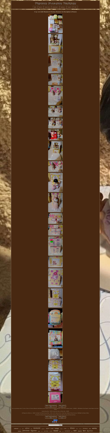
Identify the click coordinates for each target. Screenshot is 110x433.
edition (27, 428)
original (61, 428)
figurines (90, 431)
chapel (39, 431)
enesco (80, 428)
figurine (34, 431)
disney (72, 428)
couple (50, 431)
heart (68, 428)
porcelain (46, 431)
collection (16, 428)
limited (56, 431)
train (90, 428)
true (31, 428)
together (43, 428)
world (63, 431)
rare (75, 431)
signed (47, 428)
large (60, 431)
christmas (85, 428)
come (65, 428)
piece (42, 431)
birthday (19, 431)
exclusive (67, 431)
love (84, 431)
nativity (94, 428)
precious (26, 430)
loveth (52, 428)
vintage (57, 428)
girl (71, 431)
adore (77, 428)
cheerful (80, 431)
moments (36, 428)
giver (23, 428)
